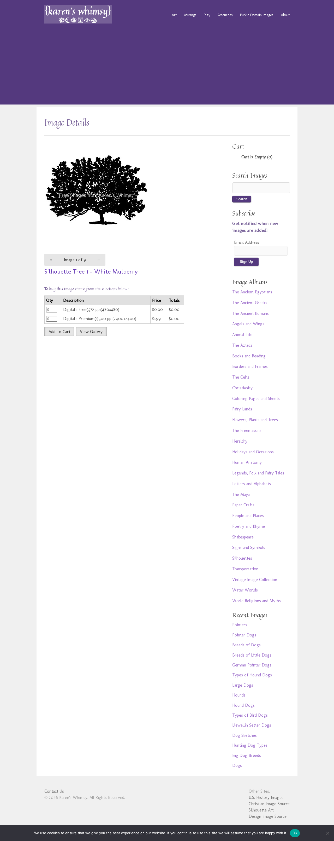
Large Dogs (242, 685)
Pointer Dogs (244, 635)
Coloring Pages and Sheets (256, 398)
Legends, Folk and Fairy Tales (258, 473)
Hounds (239, 695)
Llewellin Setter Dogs (251, 725)
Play (207, 15)
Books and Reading (249, 355)
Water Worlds (245, 590)
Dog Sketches (244, 735)
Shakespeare (243, 537)
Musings (190, 15)
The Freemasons (246, 430)
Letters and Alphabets (251, 483)
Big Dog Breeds (246, 755)
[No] (327, 833)
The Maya (241, 494)
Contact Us (54, 791)
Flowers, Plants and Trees (255, 419)
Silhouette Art (261, 810)
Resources (225, 15)
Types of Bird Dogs (250, 715)
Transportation (245, 568)
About (285, 15)
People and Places (248, 515)
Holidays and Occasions (253, 451)
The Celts (240, 377)
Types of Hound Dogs (252, 674)
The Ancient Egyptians (252, 291)
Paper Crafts (243, 504)
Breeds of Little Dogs (251, 655)
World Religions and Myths (256, 600)
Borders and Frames (250, 366)
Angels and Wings (248, 323)
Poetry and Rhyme (248, 526)
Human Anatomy (247, 462)
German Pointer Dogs (251, 665)
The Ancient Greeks (249, 302)
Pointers (239, 624)
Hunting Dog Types (249, 745)
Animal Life (242, 334)
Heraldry (239, 441)
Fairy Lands (242, 409)
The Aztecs (242, 345)
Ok (295, 833)
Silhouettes (242, 558)
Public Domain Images (256, 15)
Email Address (246, 242)
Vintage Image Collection (254, 579)
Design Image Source (268, 816)
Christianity (242, 387)
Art (174, 15)
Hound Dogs (243, 705)
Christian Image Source (269, 803)
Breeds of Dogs (246, 644)
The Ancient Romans (250, 313)
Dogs (237, 765)
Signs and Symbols (248, 547)
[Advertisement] (167, 68)
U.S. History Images (266, 797)
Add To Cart (59, 331)
